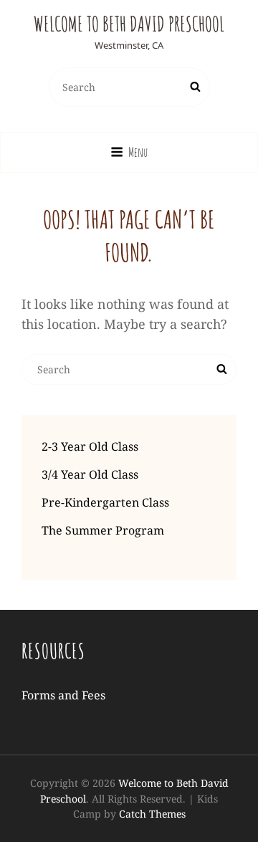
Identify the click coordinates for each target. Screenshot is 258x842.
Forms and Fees (63, 695)
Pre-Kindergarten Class (105, 502)
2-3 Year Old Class (90, 446)
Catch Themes (152, 814)
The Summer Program (103, 530)
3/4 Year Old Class (90, 474)
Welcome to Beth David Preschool (129, 24)
